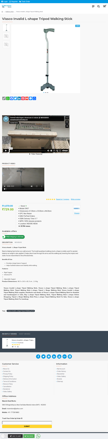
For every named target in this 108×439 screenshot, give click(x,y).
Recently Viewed (9, 334)
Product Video (8, 163)
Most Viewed (24, 334)
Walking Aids (9, 11)
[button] (43, 92)
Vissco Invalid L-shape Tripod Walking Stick (20, 311)
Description (7, 242)
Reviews (18, 242)
